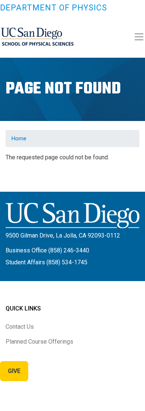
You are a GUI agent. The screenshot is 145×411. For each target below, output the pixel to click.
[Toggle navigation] (139, 37)
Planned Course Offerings (39, 341)
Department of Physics (53, 7)
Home (19, 138)
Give (14, 371)
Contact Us (20, 326)
